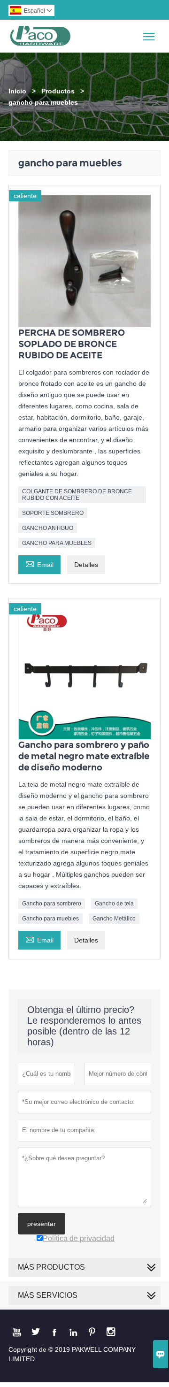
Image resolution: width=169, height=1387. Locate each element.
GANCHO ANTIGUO (47, 528)
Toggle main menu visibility (149, 36)
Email (39, 563)
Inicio (17, 91)
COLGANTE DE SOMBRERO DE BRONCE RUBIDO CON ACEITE (77, 494)
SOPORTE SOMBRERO (53, 513)
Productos (58, 91)
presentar (41, 1223)
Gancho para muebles (50, 918)
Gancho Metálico (114, 918)
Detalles (86, 564)
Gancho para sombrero (51, 903)
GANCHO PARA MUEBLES (57, 543)
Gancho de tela (114, 903)
